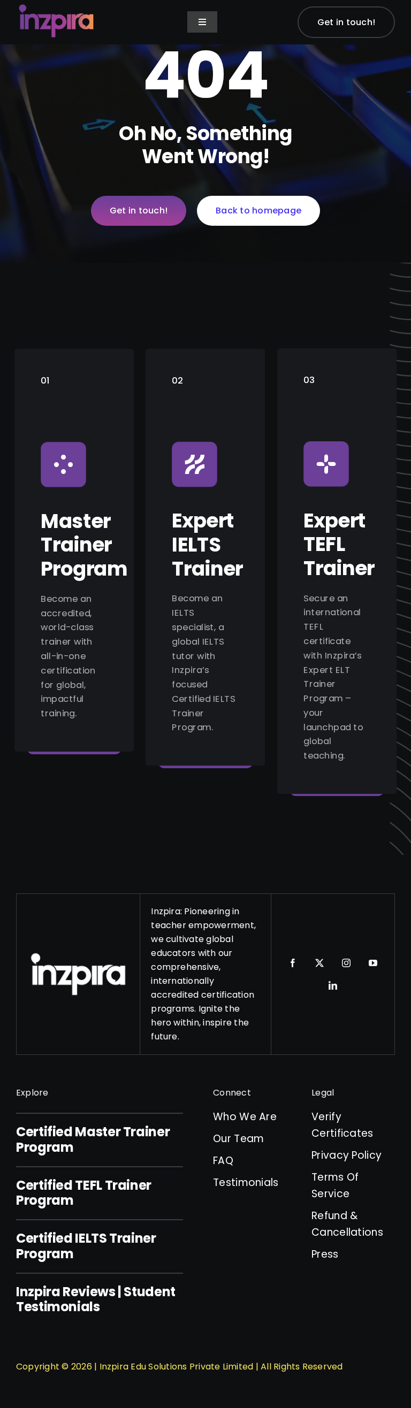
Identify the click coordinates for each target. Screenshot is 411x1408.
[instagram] (346, 962)
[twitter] (319, 962)
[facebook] (292, 962)
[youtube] (373, 962)
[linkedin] (333, 985)
